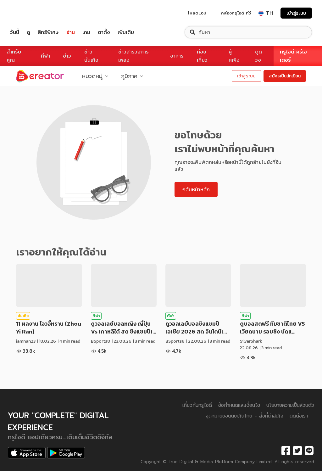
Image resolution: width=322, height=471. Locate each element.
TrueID (29, 13)
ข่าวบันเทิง (91, 56)
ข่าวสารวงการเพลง (133, 56)
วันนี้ (14, 32)
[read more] (49, 285)
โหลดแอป (197, 12)
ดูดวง (258, 56)
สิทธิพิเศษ (48, 32)
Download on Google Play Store (66, 452)
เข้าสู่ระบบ (296, 13)
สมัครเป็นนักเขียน (285, 76)
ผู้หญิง (234, 56)
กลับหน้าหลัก (196, 189)
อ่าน (70, 32)
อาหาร (177, 56)
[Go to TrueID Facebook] (286, 451)
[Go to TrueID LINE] (309, 451)
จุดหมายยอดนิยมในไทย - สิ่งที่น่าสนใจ (244, 416)
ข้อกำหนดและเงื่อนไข (239, 405)
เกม (86, 32)
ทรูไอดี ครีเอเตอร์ (293, 56)
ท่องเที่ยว (202, 56)
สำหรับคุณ (14, 56)
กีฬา (45, 56)
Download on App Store (27, 452)
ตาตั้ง (104, 32)
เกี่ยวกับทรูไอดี (197, 405)
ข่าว (67, 56)
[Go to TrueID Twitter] (297, 451)
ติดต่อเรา (299, 416)
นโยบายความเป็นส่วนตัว (290, 405)
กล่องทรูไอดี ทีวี (236, 12)
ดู (28, 32)
